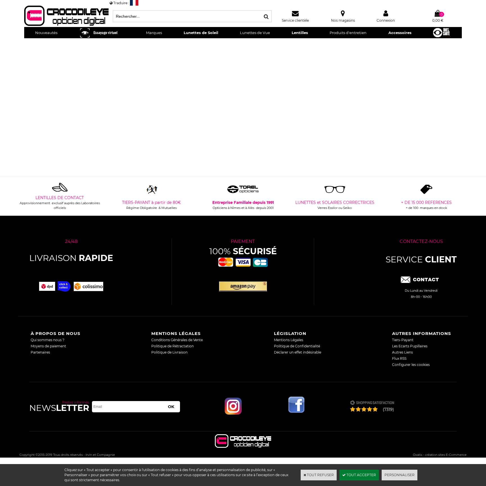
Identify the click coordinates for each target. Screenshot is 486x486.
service (421, 259)
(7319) (388, 409)
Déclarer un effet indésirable (297, 352)
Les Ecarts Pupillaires (410, 346)
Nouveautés (46, 32)
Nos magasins (343, 20)
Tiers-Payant (402, 340)
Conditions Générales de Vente (177, 340)
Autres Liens (402, 352)
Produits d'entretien (348, 32)
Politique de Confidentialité (297, 346)
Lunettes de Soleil (201, 32)
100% (243, 251)
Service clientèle (295, 20)
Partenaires (40, 352)
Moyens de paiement (48, 346)
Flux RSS (399, 358)
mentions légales (176, 333)
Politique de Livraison (169, 352)
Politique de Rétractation (172, 346)
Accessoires (399, 32)
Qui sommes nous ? (47, 340)
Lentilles (300, 32)
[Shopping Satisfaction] (372, 403)
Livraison (71, 258)
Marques (154, 32)
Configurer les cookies (411, 365)
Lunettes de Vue (255, 32)
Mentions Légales (288, 340)
